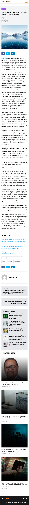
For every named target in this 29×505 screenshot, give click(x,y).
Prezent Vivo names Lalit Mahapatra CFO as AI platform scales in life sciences (14, 383)
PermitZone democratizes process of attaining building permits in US (12, 247)
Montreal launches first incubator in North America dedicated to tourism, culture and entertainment (13, 241)
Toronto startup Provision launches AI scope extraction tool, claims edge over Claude (17, 323)
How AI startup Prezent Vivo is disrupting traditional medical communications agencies (14, 483)
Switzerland (17, 261)
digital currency (12, 258)
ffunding (20, 258)
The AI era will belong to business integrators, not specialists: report (16, 330)
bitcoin (4, 258)
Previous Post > (23, 300)
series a (4, 261)
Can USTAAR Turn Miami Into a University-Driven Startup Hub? (17, 344)
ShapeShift (4, 58)
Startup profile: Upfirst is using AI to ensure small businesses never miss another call (16, 316)
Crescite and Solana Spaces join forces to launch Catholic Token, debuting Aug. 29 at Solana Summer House (17, 337)
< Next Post (5, 288)
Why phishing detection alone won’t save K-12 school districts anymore (13, 450)
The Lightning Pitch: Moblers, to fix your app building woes (15, 302)
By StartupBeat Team (6, 386)
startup (10, 261)
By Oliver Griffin (5, 20)
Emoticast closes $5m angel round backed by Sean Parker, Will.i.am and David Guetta (14, 292)
